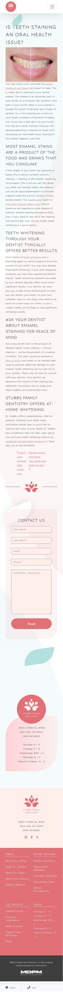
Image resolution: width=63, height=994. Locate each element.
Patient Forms (14, 911)
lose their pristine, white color (23, 204)
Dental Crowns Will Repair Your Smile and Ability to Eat (37, 458)
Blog (8, 941)
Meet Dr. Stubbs (16, 866)
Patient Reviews (15, 884)
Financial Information (13, 919)
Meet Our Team (15, 872)
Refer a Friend (14, 926)
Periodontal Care (44, 881)
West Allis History (17, 878)
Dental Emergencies (41, 889)
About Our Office (16, 860)
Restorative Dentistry (40, 868)
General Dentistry (44, 860)
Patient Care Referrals (13, 934)
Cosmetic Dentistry (45, 875)
